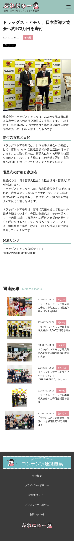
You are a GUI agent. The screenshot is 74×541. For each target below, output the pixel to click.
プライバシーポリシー (37, 485)
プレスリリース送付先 (37, 504)
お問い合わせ (37, 514)
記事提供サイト (37, 495)
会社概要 (37, 475)
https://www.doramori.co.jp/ (19, 252)
